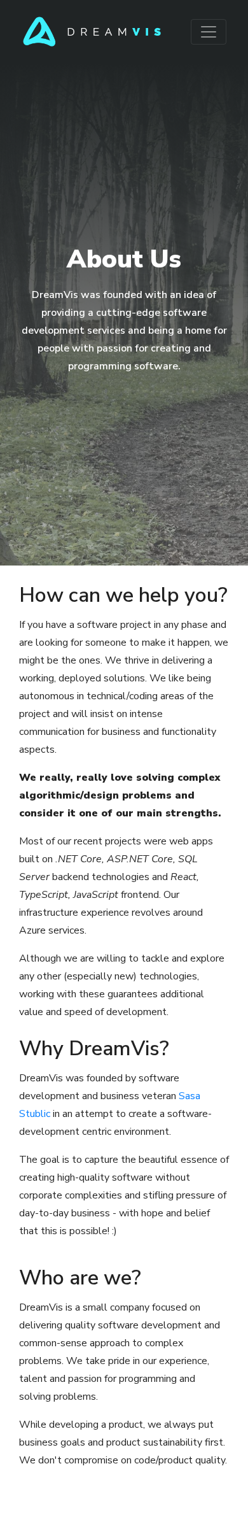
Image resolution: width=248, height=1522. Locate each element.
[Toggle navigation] (208, 32)
